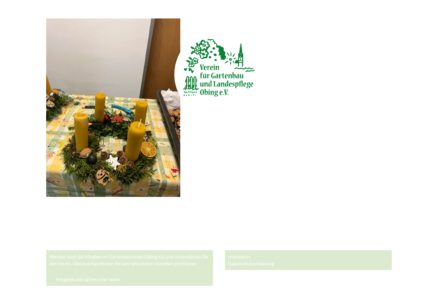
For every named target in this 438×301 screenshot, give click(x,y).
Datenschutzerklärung (251, 263)
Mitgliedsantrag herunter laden (88, 279)
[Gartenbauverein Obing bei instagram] (219, 238)
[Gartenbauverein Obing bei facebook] (204, 238)
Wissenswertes (232, 9)
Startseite (56, 9)
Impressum (239, 256)
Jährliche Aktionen (183, 9)
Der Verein (89, 9)
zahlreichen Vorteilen (151, 263)
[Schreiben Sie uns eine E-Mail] (233, 238)
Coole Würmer (135, 9)
